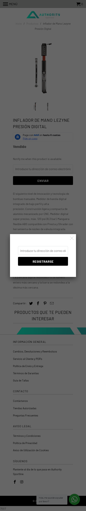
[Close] (71, 238)
